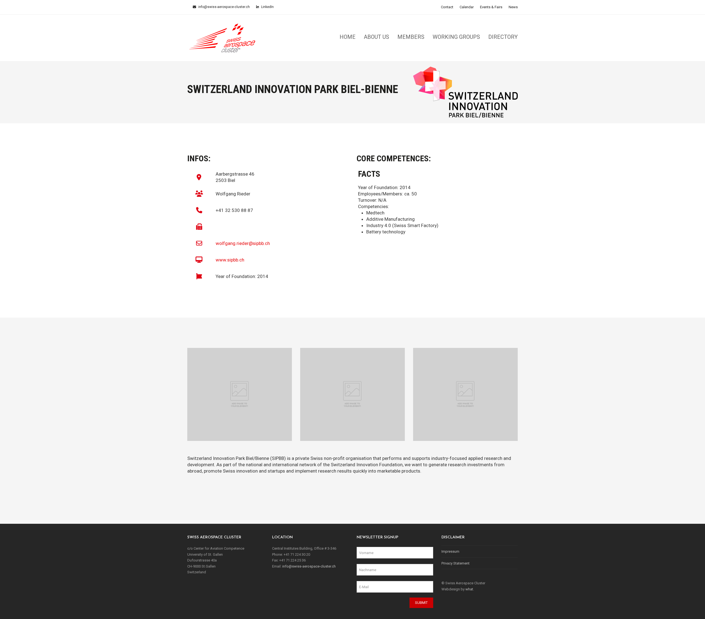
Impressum (450, 551)
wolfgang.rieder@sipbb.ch (243, 243)
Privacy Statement (455, 563)
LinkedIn (267, 7)
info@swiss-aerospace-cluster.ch (223, 7)
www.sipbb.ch (230, 260)
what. (469, 589)
